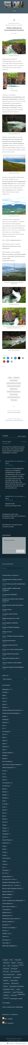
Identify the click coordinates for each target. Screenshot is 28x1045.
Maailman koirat (6, 912)
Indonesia (4, 722)
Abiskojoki (16, 377)
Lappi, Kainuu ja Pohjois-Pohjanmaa (11, 764)
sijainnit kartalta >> (16, 240)
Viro (3, 867)
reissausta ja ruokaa (14, 461)
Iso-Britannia (5, 731)
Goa (3, 728)
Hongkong (5, 719)
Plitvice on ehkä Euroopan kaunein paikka (14, 254)
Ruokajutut (5, 925)
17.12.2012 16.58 (9, 500)
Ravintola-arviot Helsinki (8, 927)
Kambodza (5, 746)
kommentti (20, 551)
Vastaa (24, 441)
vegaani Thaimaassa (17, 992)
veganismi (6, 995)
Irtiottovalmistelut (7, 903)
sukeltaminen (15, 983)
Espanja (4, 707)
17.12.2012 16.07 (9, 465)
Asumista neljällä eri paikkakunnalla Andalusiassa (11, 589)
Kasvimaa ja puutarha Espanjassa (10, 713)
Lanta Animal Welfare (9, 974)
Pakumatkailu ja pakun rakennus (10, 918)
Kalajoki (4, 758)
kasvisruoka (15, 965)
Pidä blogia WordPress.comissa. (14, 1038)
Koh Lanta (6, 971)
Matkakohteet (5, 689)
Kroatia (4, 770)
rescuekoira (6, 983)
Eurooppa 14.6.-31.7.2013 (8, 879)
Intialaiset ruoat (6, 933)
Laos (3, 773)
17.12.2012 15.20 (6, 443)
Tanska (4, 825)
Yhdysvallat (5, 870)
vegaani (18, 989)
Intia (3, 725)
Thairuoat (4, 936)
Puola (3, 807)
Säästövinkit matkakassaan (9, 945)
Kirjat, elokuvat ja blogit (8, 906)
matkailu (19, 974)
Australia (4, 692)
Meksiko (4, 795)
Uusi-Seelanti (5, 858)
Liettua (4, 779)
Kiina (3, 749)
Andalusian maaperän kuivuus (10, 645)
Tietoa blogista (6, 1002)
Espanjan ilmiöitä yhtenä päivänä (10, 654)
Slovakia (4, 819)
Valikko (14, 10)
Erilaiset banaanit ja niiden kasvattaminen (12, 605)
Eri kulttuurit (5, 897)
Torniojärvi (14, 400)
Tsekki (4, 849)
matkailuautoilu (7, 977)
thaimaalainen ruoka (8, 989)
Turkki (4, 855)
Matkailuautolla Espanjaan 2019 (10, 882)
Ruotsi (20, 25)
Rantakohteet (5, 843)
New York (4, 873)
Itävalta (4, 740)
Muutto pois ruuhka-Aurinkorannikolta (12, 649)
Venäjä (4, 861)
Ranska (4, 810)
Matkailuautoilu (11, 25)
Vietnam (4, 864)
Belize (3, 698)
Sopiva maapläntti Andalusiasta (10, 623)
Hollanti (4, 716)
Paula (4, 441)
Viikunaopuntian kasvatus (9, 640)
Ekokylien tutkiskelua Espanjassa (10, 627)
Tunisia (4, 852)
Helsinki (4, 755)
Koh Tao (4, 837)
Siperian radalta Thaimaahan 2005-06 (11, 888)
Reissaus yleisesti (6, 891)
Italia (3, 737)
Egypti (4, 704)
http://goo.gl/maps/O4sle (13, 505)
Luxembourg (5, 785)
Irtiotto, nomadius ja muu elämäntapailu (12, 900)
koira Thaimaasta (15, 971)
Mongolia (4, 798)
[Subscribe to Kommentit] (3, 1023)
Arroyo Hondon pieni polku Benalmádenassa (13, 584)
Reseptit (4, 930)
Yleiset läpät (5, 943)
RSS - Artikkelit (8, 1019)
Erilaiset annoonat (7, 631)
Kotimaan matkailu (7, 752)
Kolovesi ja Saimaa (6, 761)
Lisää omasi (22, 436)
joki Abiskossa (13, 380)
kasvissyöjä (6, 968)
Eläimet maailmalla (6, 894)
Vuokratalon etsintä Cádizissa (9, 614)
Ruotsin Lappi (13, 394)
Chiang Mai (5, 834)
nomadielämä (16, 977)
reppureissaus (14, 980)
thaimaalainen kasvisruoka (17, 986)
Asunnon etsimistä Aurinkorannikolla (11, 662)
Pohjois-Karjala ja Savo (8, 767)
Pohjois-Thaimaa (6, 840)
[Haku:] (14, 568)
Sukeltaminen (5, 940)
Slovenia (4, 822)
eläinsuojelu (6, 962)
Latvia (3, 776)
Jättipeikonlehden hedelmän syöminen (12, 579)
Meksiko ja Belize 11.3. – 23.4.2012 (10, 885)
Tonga (4, 846)
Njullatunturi (13, 389)
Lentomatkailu (6, 909)
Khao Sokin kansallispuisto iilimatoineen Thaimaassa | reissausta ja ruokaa (13, 516)
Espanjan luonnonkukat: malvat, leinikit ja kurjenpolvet (12, 599)
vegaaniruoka (6, 992)
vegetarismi (14, 995)
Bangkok (4, 831)
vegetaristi (6, 998)
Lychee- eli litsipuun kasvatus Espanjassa (13, 636)
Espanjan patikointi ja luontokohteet (11, 710)
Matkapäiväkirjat (6, 876)
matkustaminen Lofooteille (14, 383)
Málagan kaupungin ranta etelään (10, 618)
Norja (3, 801)
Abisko (4, 65)
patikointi (5, 980)
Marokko (4, 792)
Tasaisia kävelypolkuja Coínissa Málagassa (12, 667)
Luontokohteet (13, 23)
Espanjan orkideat (7, 609)
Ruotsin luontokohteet (14, 397)
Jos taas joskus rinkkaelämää (9, 594)
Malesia (4, 789)
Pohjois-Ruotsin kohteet (13, 391)
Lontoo (4, 734)
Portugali (4, 804)
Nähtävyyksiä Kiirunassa (14, 386)
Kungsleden (9, 190)
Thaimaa (4, 828)
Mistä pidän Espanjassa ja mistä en (11, 658)
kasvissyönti (14, 968)
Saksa (3, 816)
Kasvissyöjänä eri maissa (16, 998)
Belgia (3, 695)
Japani (3, 743)
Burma (4, 701)
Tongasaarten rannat (8, 260)
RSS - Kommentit (9, 1023)
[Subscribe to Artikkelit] (3, 1019)
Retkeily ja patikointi (7, 921)
